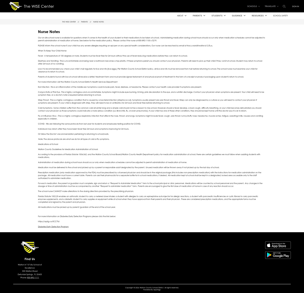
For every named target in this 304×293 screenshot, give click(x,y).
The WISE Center (69, 22)
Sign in (295, 6)
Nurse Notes (98, 22)
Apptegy (157, 290)
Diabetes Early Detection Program (53, 226)
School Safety (280, 15)
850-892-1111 (33, 277)
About (180, 15)
